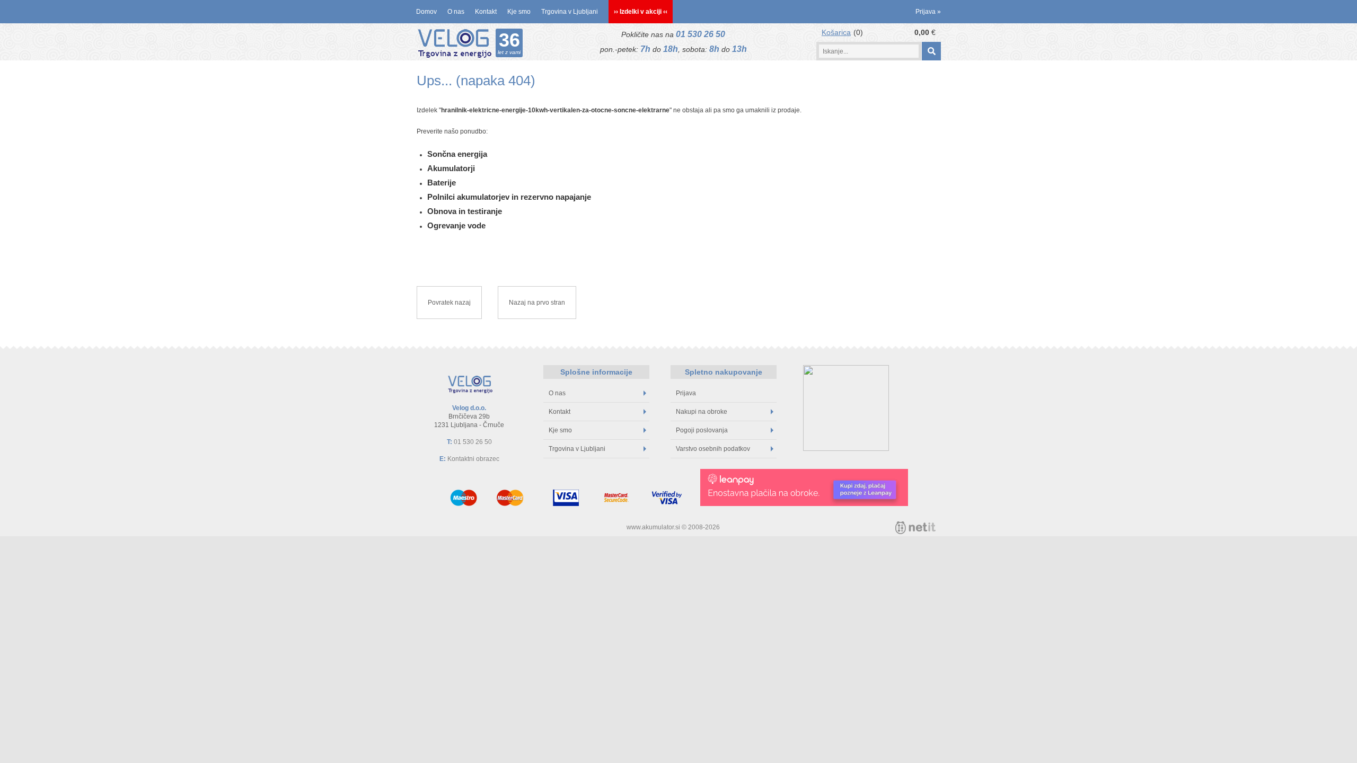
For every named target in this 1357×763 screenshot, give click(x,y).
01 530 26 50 (700, 34)
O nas (455, 11)
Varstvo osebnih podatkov (713, 449)
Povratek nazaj (449, 302)
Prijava (928, 11)
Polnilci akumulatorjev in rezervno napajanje (509, 196)
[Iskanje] (931, 51)
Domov (426, 11)
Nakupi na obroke (701, 411)
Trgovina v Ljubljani (569, 11)
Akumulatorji (451, 168)
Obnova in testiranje (464, 211)
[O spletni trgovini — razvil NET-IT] (915, 527)
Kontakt (486, 11)
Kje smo (519, 11)
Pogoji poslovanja (702, 430)
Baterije (441, 182)
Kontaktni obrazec (473, 459)
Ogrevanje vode (456, 225)
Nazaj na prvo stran (537, 302)
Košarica (836, 32)
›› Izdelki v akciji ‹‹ (640, 11)
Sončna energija (457, 153)
